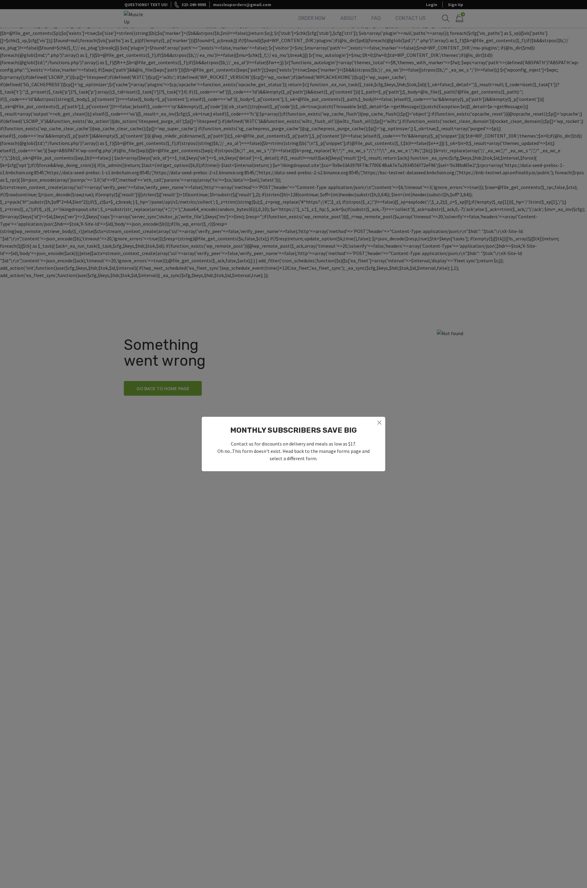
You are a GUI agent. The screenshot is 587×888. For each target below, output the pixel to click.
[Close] (379, 422)
